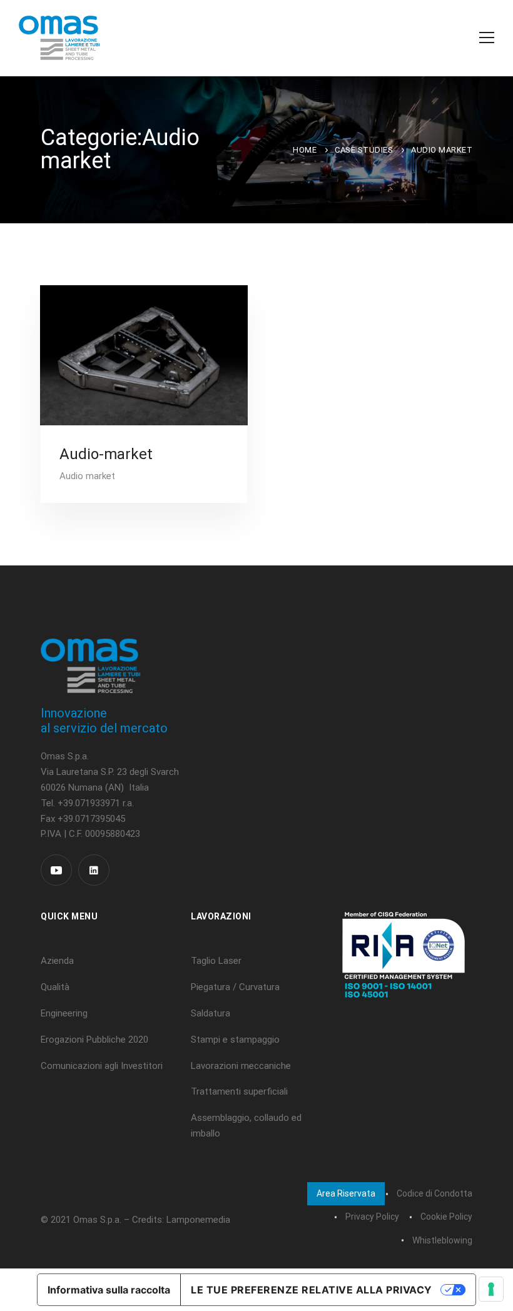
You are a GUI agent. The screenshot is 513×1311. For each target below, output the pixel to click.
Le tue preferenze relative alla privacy (311, 1289)
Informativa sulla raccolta (109, 1289)
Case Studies (364, 149)
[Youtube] (56, 870)
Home (305, 149)
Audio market (87, 476)
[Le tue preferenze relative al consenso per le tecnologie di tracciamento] (491, 1289)
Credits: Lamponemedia (181, 1219)
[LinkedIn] (93, 870)
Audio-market (106, 454)
